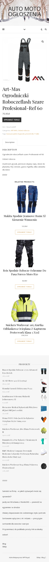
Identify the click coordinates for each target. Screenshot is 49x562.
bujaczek (21, 134)
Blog (4, 544)
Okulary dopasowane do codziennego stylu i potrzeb (24, 513)
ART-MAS (14, 130)
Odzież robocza (23, 130)
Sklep (4, 546)
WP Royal (26, 557)
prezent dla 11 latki (32, 134)
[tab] (9, 142)
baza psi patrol (12, 134)
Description (10, 142)
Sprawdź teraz (12, 120)
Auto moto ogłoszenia (24, 11)
